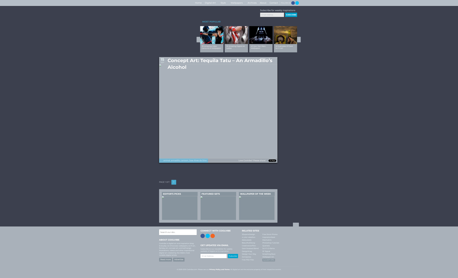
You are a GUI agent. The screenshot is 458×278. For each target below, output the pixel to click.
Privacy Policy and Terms (219, 269)
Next (299, 39)
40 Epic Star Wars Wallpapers (258, 47)
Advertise (178, 259)
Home (198, 3)
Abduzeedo (247, 240)
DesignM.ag (247, 251)
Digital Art (210, 3)
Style (223, 3)
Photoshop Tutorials (270, 243)
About (263, 3)
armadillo (175, 160)
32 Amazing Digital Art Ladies (235, 47)
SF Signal (266, 251)
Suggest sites (268, 260)
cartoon (184, 160)
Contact (274, 3)
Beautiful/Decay (248, 243)
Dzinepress (246, 257)
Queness (266, 246)
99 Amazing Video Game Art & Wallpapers (211, 47)
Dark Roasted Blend (250, 248)
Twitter (297, 3)
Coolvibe (171, 3)
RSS (213, 236)
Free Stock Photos (270, 234)
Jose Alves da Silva (198, 160)
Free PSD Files (248, 260)
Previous (198, 39)
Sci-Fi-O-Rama (268, 248)
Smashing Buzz (268, 254)
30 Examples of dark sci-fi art (284, 47)
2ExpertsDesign (248, 234)
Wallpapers (237, 3)
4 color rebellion (248, 237)
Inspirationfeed (268, 237)
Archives (252, 3)
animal (166, 160)
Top (296, 225)
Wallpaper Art (268, 257)
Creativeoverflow (249, 246)
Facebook (293, 3)
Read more (165, 259)
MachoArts (266, 240)
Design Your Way (249, 254)
